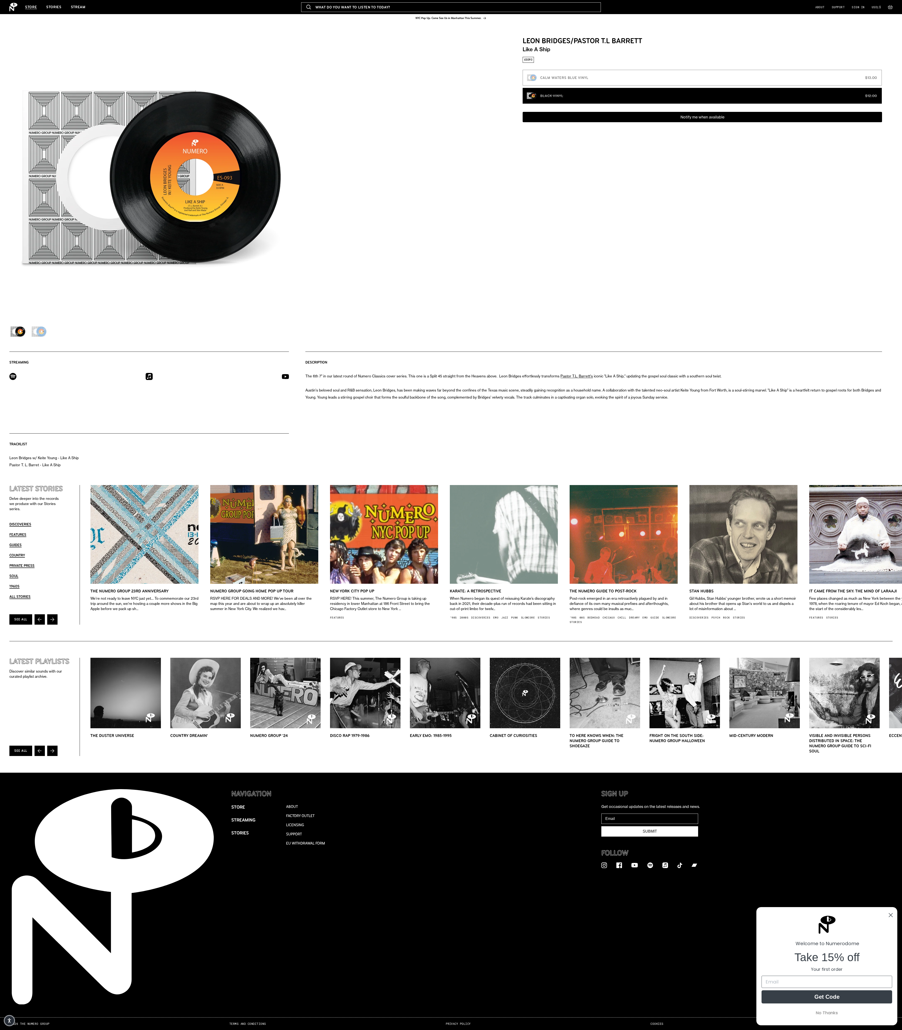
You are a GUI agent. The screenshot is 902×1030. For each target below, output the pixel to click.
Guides (15, 545)
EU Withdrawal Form (305, 843)
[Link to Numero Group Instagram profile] (604, 865)
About (819, 7)
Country (17, 555)
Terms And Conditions (247, 1023)
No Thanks (827, 1013)
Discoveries (20, 524)
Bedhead (593, 617)
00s (582, 617)
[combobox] (451, 7)
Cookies (656, 1023)
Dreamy (634, 617)
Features (17, 534)
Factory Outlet (300, 815)
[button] (890, 8)
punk (514, 617)
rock (726, 617)
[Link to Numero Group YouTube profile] (634, 865)
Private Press (22, 565)
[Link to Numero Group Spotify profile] (650, 865)
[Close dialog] (890, 915)
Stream (78, 7)
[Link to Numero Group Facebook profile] (619, 865)
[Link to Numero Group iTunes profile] (665, 865)
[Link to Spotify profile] (12, 376)
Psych (715, 617)
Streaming (243, 820)
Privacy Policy (458, 1023)
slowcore (528, 617)
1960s (14, 586)
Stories (53, 7)
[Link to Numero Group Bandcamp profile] (694, 865)
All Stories (20, 596)
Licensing (295, 824)
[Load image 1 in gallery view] (17, 331)
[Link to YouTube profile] (285, 376)
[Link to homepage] (13, 7)
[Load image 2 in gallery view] (39, 331)
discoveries (480, 617)
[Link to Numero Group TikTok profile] (679, 865)
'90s (453, 617)
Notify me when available (702, 117)
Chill (622, 617)
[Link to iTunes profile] (149, 376)
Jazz (504, 617)
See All (20, 619)
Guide (654, 617)
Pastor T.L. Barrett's (576, 376)
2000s (464, 617)
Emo (495, 617)
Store (31, 7)
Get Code (827, 997)
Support (838, 7)
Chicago (609, 617)
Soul (13, 576)
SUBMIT (650, 831)
